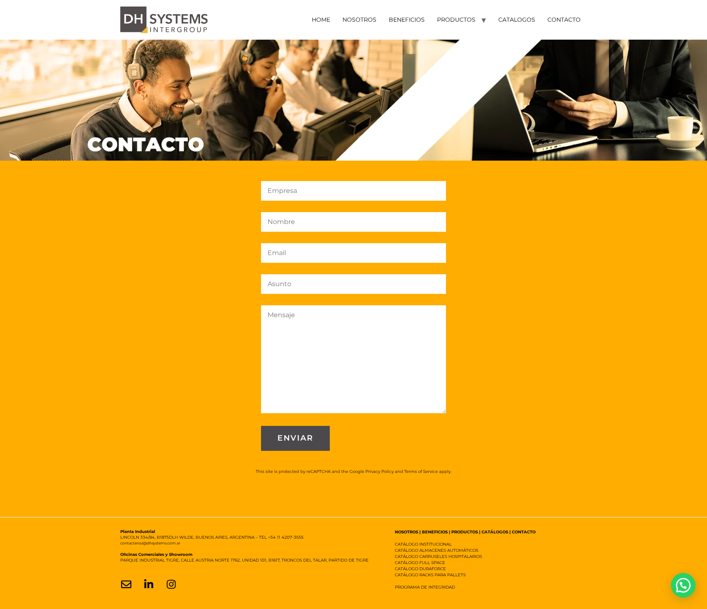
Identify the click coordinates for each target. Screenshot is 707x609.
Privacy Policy (379, 471)
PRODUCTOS (456, 19)
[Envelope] (126, 584)
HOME (321, 19)
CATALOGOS (516, 19)
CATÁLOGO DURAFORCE (420, 568)
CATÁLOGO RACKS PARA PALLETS (430, 575)
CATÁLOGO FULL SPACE (420, 562)
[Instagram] (171, 584)
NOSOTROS (359, 19)
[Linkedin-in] (148, 584)
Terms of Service (421, 471)
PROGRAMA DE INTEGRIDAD (425, 587)
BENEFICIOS (407, 19)
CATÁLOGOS (495, 532)
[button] (683, 585)
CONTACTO (564, 19)
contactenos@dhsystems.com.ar (150, 543)
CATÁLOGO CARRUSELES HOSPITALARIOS (438, 556)
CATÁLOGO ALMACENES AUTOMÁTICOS (436, 550)
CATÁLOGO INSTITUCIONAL (423, 544)
